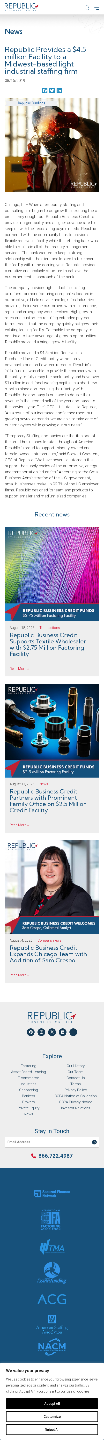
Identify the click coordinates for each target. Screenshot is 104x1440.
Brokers (28, 1102)
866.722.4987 (55, 1156)
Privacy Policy (76, 1090)
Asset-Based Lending (28, 1072)
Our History (76, 1066)
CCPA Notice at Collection (75, 1096)
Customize (52, 1417)
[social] (31, 1032)
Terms (75, 1084)
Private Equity (28, 1108)
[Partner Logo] (52, 1193)
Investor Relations (75, 1108)
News (28, 1114)
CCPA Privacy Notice (75, 1102)
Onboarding (28, 1090)
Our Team (75, 1072)
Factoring (28, 1066)
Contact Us (76, 1078)
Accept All (52, 1404)
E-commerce (28, 1078)
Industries (29, 1084)
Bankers (28, 1096)
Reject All (52, 1430)
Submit (95, 1139)
